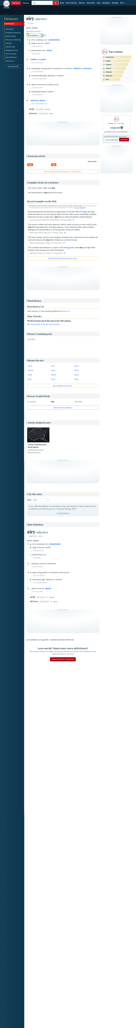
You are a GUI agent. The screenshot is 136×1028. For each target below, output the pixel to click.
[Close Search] (50, 3)
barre (76, 366)
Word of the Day (71, 3)
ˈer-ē (29, 23)
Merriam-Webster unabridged (63, 659)
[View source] (74, 220)
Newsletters (106, 3)
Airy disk (78, 401)
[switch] (35, 35)
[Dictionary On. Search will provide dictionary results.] (21, 3)
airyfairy (31, 339)
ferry (53, 379)
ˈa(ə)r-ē (31, 536)
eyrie (30, 375)
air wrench (31, 401)
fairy (30, 379)
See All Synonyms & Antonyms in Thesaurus (62, 171)
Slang (98, 3)
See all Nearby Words (62, 407)
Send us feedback (79, 207)
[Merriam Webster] (116, 119)
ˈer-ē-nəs (42, 113)
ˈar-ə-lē (40, 597)
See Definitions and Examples (116, 132)
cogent (115, 127)
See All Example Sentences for (62, 258)
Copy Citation (63, 513)
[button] (122, 3)
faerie (53, 375)
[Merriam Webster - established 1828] (6, 2)
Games (62, 3)
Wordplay (115, 3)
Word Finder (91, 3)
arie (52, 366)
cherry (30, 370)
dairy (76, 370)
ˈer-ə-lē (39, 109)
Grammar (82, 3)
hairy (76, 379)
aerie (30, 366)
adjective (41, 19)
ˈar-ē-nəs (43, 601)
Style (29, 500)
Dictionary (11, 19)
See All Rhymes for (62, 386)
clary (53, 370)
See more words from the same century (43, 324)
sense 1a (66, 311)
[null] (121, 127)
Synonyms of (33, 31)
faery (76, 375)
